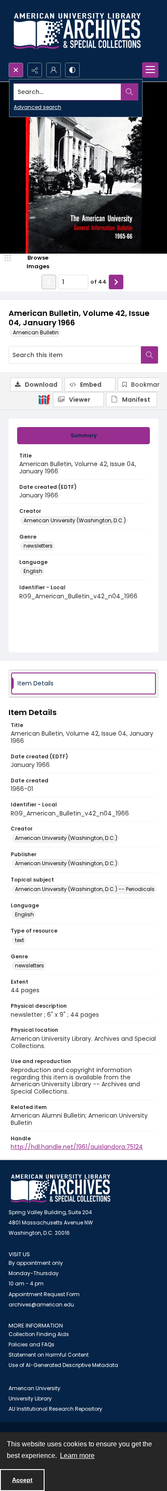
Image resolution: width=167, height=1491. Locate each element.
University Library (30, 1398)
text (19, 940)
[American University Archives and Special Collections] (61, 1188)
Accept (22, 1479)
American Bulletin (36, 332)
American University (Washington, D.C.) (75, 520)
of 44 (98, 282)
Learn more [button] (77, 1455)
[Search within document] (149, 355)
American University (34, 1388)
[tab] (83, 435)
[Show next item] (116, 282)
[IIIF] (44, 399)
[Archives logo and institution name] (77, 31)
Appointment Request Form (44, 1294)
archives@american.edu (41, 1304)
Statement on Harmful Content (49, 1354)
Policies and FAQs (31, 1344)
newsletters (38, 545)
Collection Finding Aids (39, 1334)
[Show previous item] (49, 282)
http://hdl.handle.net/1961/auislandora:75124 (77, 1146)
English (33, 571)
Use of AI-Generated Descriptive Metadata (63, 1365)
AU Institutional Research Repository (55, 1408)
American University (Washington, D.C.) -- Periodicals (85, 889)
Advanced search (37, 107)
